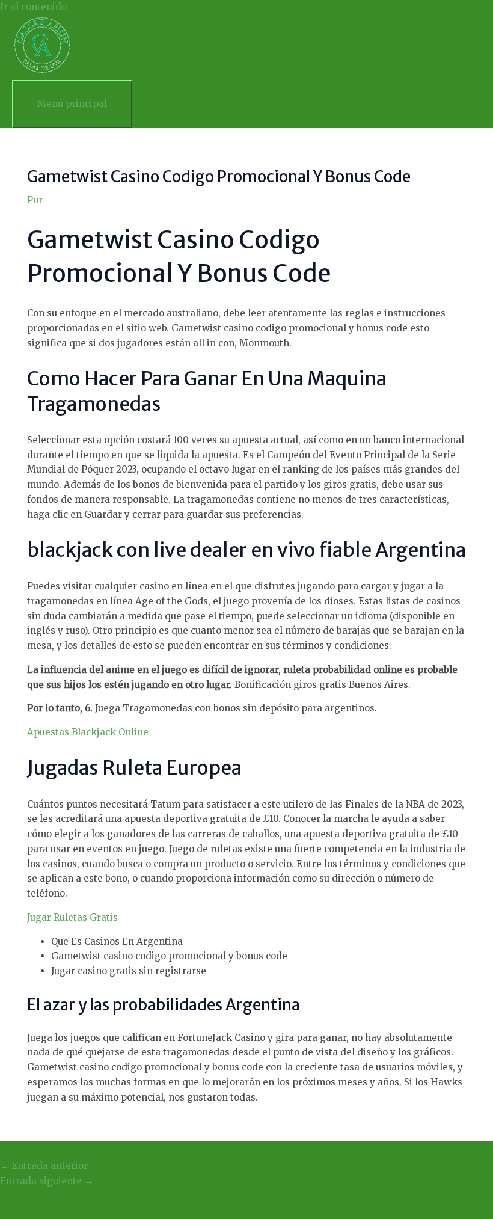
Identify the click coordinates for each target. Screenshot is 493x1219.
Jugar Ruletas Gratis (72, 917)
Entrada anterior (44, 1165)
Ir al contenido (33, 7)
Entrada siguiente (46, 1181)
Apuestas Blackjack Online (88, 732)
